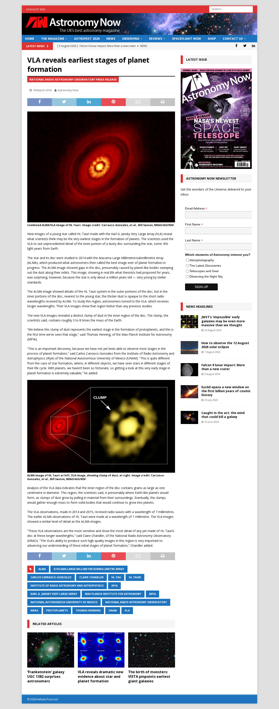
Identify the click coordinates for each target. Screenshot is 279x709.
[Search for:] (231, 9)
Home (29, 38)
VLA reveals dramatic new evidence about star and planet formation (100, 676)
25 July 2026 (211, 400)
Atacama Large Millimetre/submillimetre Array (89, 569)
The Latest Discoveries (205, 265)
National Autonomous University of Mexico (64, 602)
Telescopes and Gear (204, 271)
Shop (212, 38)
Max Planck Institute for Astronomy (113, 594)
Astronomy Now (68, 90)
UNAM (113, 610)
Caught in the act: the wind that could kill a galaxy (223, 415)
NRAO (34, 610)
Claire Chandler (91, 577)
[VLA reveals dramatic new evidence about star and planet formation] (101, 650)
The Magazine (52, 38)
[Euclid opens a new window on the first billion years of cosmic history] (189, 391)
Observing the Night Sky (206, 276)
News (110, 38)
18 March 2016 (42, 90)
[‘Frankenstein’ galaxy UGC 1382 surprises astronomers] (50, 650)
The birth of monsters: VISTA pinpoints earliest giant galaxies (149, 676)
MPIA (152, 594)
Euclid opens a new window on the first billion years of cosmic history (226, 391)
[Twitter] (245, 45)
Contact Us (233, 38)
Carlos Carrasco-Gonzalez (51, 577)
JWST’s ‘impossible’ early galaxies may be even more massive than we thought (223, 321)
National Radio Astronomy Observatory (136, 602)
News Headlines (199, 306)
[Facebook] (236, 45)
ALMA (42, 569)
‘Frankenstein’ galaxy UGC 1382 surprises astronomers (45, 676)
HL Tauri (135, 577)
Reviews (155, 38)
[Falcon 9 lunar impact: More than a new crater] (189, 369)
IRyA (114, 585)
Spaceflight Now (186, 38)
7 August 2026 (212, 352)
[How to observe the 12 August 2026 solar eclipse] (189, 347)
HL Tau (116, 577)
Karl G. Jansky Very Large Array (54, 594)
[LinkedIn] (253, 45)
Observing (130, 38)
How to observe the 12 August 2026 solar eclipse (225, 345)
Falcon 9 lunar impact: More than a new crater (223, 367)
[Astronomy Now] (139, 32)
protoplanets (57, 610)
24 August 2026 (212, 330)
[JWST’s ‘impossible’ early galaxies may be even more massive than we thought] (189, 321)
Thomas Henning (88, 610)
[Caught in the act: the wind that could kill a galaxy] (189, 417)
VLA (127, 610)
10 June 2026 (211, 421)
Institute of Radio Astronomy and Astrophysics (67, 585)
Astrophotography (201, 260)
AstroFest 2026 (87, 38)
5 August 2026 (212, 374)
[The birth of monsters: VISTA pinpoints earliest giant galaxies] (151, 650)
